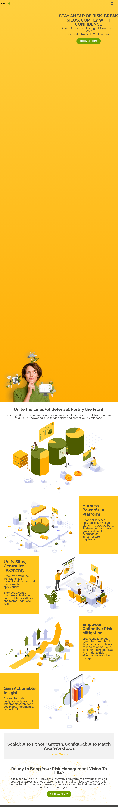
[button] (69, 3)
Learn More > (59, 754)
